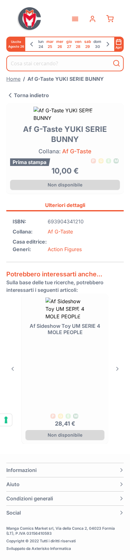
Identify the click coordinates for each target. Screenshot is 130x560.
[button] (65, 470)
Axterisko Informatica (51, 548)
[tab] (65, 206)
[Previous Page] (13, 369)
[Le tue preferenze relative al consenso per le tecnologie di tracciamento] (6, 420)
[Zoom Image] (65, 114)
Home (13, 79)
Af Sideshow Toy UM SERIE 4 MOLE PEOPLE (65, 329)
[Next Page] (117, 369)
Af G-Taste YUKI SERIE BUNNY (65, 79)
